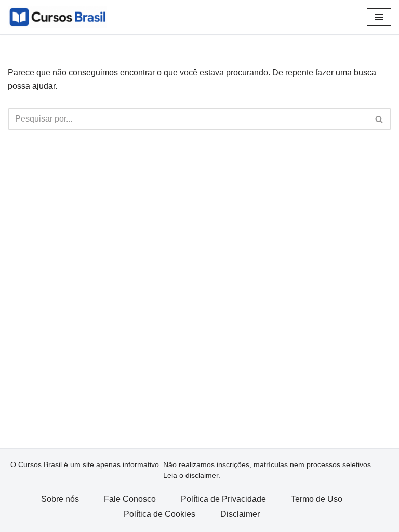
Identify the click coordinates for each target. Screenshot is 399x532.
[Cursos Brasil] (57, 17)
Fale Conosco (130, 499)
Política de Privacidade (223, 499)
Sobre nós (60, 499)
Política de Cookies (159, 514)
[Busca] (379, 119)
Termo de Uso (316, 499)
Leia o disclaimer (190, 475)
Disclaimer (240, 514)
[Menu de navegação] (379, 17)
